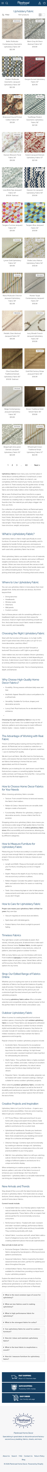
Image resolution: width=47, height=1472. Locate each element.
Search (14, 1456)
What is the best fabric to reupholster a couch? (20, 1348)
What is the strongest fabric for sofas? (21, 1322)
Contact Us (28, 1456)
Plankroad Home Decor (18, 1464)
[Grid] (40, 14)
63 (26, 465)
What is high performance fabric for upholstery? (18, 1314)
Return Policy (39, 1456)
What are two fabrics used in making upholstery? (19, 1305)
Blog (23, 1460)
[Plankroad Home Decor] (23, 3)
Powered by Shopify (35, 1464)
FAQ (20, 1456)
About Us (6, 1456)
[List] (43, 14)
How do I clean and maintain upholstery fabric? (20, 1339)
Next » (37, 465)
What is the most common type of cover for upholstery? (22, 1296)
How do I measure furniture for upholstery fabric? (21, 1357)
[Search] (8, 3)
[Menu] (2, 3)
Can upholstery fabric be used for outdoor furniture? (21, 1330)
